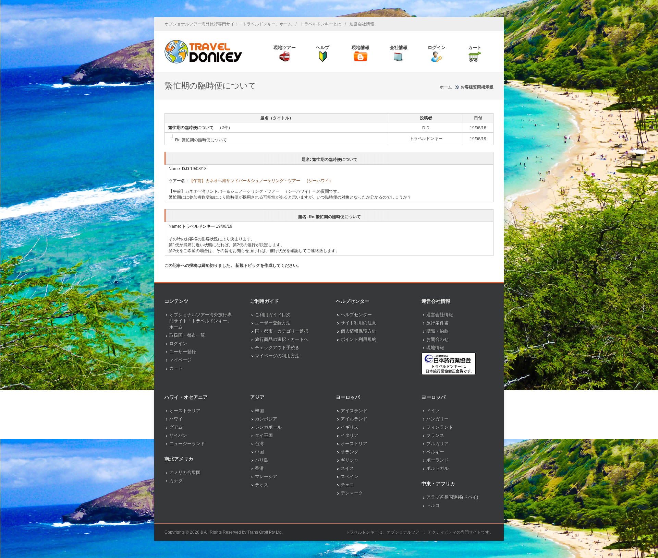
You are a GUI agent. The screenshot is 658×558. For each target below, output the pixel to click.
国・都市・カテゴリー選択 (281, 331)
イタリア (349, 435)
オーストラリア (184, 410)
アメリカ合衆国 (184, 472)
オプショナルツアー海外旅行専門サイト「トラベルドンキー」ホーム (228, 24)
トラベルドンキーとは (320, 24)
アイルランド (354, 419)
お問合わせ (437, 339)
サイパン (178, 435)
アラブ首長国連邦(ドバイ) (452, 497)
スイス (347, 468)
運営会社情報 (362, 24)
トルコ (433, 505)
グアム (176, 427)
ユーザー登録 (182, 351)
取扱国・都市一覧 (187, 335)
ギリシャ (349, 460)
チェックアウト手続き (277, 347)
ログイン (178, 343)
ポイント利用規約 (358, 339)
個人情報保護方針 (358, 331)
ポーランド (437, 460)
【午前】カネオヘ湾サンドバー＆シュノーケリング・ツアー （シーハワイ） (261, 180)
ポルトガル (437, 468)
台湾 (259, 443)
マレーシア (266, 476)
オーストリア (354, 443)
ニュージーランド (187, 443)
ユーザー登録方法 (273, 322)
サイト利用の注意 (358, 322)
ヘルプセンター (356, 314)
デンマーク (352, 493)
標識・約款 (437, 331)
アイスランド (354, 410)
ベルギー (435, 451)
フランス (435, 435)
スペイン (349, 476)
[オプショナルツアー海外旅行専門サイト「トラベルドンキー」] (203, 51)
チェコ (347, 484)
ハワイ (176, 419)
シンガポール (268, 427)
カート (176, 368)
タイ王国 (264, 435)
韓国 (259, 410)
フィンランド (439, 427)
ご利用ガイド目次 (273, 314)
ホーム (446, 87)
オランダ (349, 451)
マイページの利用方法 (277, 355)
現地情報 (435, 347)
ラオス (261, 484)
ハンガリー (437, 419)
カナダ (176, 480)
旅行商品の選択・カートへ (281, 339)
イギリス (349, 427)
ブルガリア (437, 443)
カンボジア (266, 419)
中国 (259, 451)
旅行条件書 (437, 322)
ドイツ (433, 410)
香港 (259, 468)
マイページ (180, 360)
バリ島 (261, 460)
